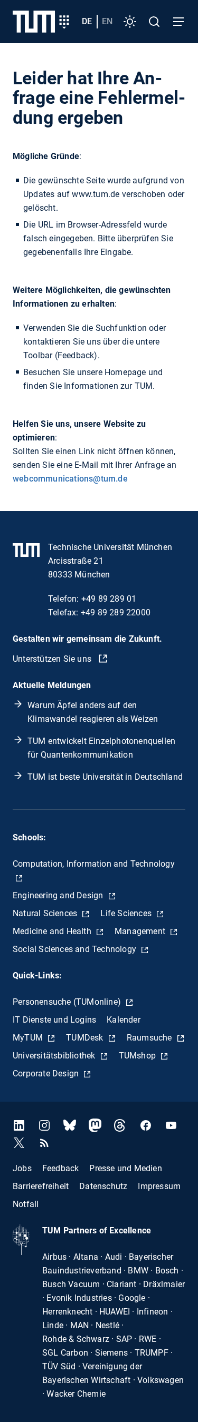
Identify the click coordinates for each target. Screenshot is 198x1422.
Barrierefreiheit (41, 1186)
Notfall (26, 1204)
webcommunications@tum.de (70, 479)
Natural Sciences (46, 913)
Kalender (123, 1020)
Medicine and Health (53, 931)
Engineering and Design (59, 895)
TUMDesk (86, 1038)
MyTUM (29, 1038)
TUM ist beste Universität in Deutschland (105, 777)
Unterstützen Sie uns (53, 659)
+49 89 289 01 (109, 599)
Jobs (22, 1168)
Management (141, 931)
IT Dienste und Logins (54, 1020)
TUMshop (138, 1056)
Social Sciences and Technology (75, 949)
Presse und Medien (125, 1168)
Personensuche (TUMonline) (68, 1002)
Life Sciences (127, 913)
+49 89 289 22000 (115, 612)
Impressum (159, 1186)
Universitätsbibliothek (55, 1056)
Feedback (60, 1168)
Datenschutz (103, 1186)
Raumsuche (150, 1038)
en (107, 21)
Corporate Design (47, 1073)
